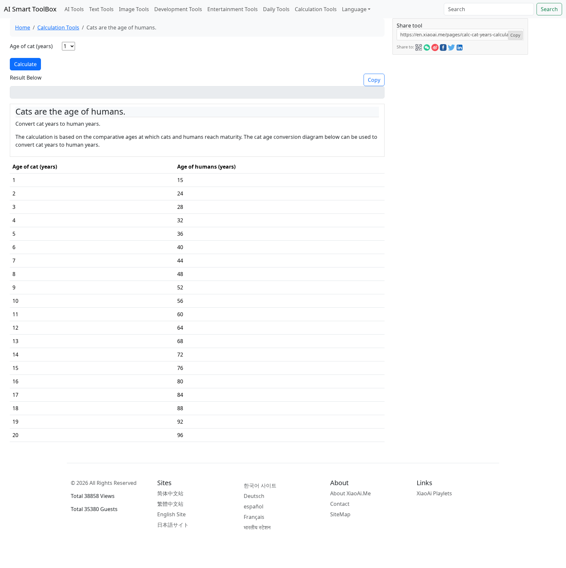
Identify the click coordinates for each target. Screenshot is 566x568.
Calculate (25, 64)
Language (354, 9)
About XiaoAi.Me (350, 493)
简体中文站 (170, 493)
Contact (339, 503)
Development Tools (178, 9)
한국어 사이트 (260, 485)
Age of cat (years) (31, 46)
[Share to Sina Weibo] (435, 46)
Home (22, 27)
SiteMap (340, 514)
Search (549, 9)
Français (254, 517)
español (253, 506)
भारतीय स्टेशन (257, 527)
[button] (418, 46)
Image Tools (134, 9)
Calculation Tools (316, 9)
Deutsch (254, 496)
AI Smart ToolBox (30, 9)
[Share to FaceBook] (443, 46)
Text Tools (101, 9)
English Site (171, 514)
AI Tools (74, 9)
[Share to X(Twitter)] (451, 46)
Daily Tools (276, 9)
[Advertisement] (460, 100)
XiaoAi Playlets (434, 493)
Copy (374, 79)
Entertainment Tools (232, 9)
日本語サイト (173, 524)
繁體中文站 (170, 503)
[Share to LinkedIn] (459, 46)
